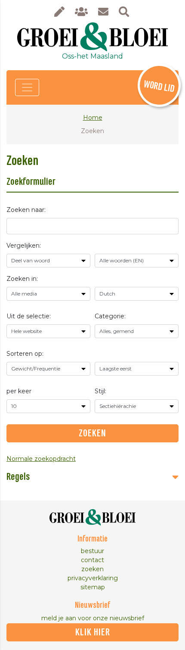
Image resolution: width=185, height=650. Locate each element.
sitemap (92, 587)
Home (92, 117)
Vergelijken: (23, 245)
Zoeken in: (22, 279)
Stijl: (100, 391)
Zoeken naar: (26, 210)
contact (92, 560)
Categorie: (110, 316)
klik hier (92, 632)
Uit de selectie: (28, 316)
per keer (18, 391)
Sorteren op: (24, 354)
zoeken (92, 569)
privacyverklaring (93, 578)
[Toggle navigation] (27, 87)
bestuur (92, 551)
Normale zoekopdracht (41, 459)
